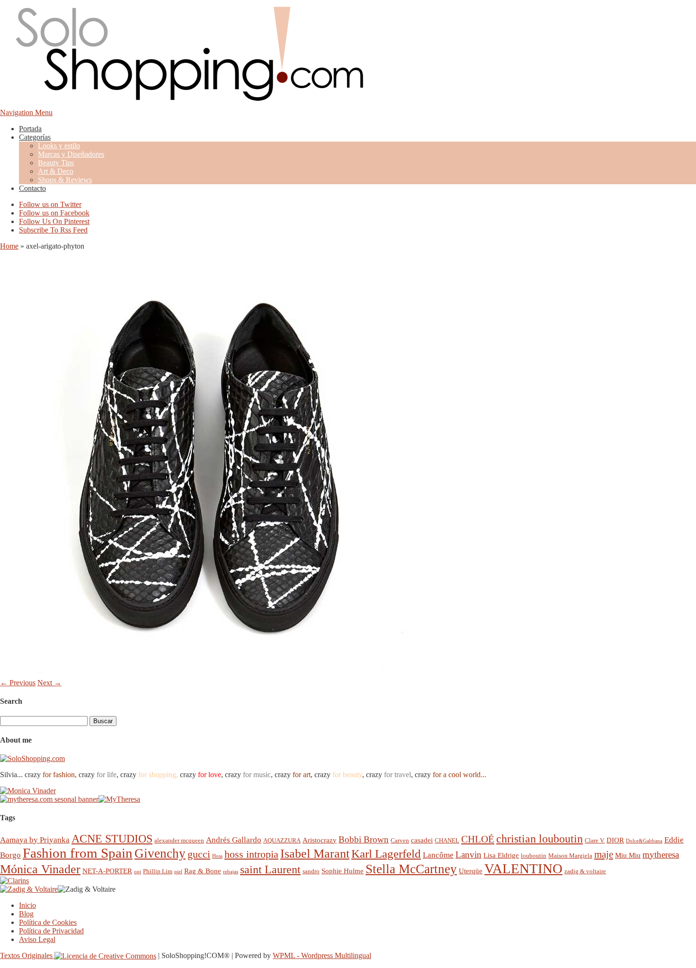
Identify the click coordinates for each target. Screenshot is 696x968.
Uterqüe (470, 871)
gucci (198, 854)
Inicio (27, 905)
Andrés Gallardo (233, 839)
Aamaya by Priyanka (35, 839)
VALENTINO (523, 868)
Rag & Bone (202, 871)
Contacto (32, 188)
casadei (422, 840)
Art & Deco (55, 171)
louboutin (533, 855)
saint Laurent (270, 869)
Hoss (217, 856)
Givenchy (160, 853)
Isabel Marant (314, 853)
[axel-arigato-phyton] (213, 674)
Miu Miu (628, 855)
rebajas (230, 871)
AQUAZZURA (282, 840)
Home (9, 246)
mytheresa (660, 855)
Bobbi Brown (364, 839)
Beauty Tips (56, 163)
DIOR (615, 840)
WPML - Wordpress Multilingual (322, 955)
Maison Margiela (570, 855)
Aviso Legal (37, 939)
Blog (26, 914)
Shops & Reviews (65, 180)
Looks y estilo (59, 146)
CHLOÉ (477, 839)
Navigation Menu (26, 112)
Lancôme (438, 855)
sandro (311, 871)
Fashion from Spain (78, 852)
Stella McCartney (411, 869)
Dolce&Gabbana (644, 840)
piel (178, 871)
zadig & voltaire (585, 871)
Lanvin (468, 855)
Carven (400, 840)
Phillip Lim (157, 871)
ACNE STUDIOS (111, 839)
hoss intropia (251, 854)
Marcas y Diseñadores (71, 154)
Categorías (35, 137)
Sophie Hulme (342, 871)
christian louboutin (539, 839)
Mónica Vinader (40, 869)
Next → (49, 683)
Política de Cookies (48, 922)
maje (603, 854)
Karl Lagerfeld (386, 853)
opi (137, 871)
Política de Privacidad (51, 931)
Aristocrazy (320, 840)
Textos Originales (27, 955)
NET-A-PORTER (107, 871)
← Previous (18, 683)
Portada (30, 129)
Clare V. (595, 840)
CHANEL (447, 840)
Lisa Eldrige (501, 855)
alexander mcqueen (179, 840)
